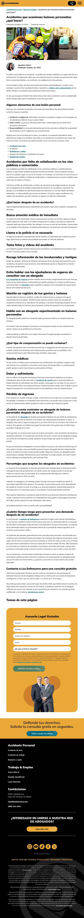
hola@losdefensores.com (18, 802)
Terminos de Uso (43, 859)
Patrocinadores (55, 859)
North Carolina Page (54, 889)
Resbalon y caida (15, 760)
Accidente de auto (15, 750)
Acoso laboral (13, 772)
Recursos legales (30, 10)
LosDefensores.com (14, 10)
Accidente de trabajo (16, 755)
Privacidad (32, 859)
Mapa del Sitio (67, 859)
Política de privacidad (24, 662)
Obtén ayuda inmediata (42, 733)
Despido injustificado (16, 777)
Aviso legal (23, 859)
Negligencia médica (17, 157)
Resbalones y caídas (18, 151)
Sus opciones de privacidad (64, 905)
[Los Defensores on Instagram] (29, 846)
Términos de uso (37, 662)
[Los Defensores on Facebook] (48, 846)
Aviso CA (14, 859)
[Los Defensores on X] (54, 846)
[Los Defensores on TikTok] (42, 846)
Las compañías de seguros (17, 279)
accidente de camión (44, 380)
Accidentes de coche (18, 146)
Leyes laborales (14, 782)
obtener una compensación (60, 88)
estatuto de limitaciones (29, 519)
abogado (25, 285)
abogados (24, 417)
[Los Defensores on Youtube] (35, 846)
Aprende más (42, 829)
